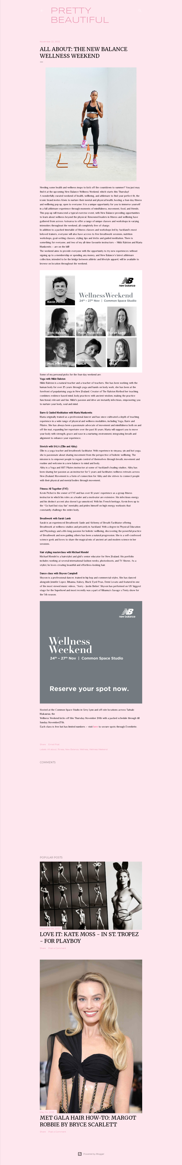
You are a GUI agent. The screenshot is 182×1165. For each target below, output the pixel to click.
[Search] (140, 9)
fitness (61, 749)
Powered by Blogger (93, 1154)
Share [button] (43, 744)
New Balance (72, 749)
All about (52, 749)
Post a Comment (57, 948)
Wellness (84, 749)
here (96, 726)
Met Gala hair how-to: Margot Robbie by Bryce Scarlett (88, 1121)
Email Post (54, 744)
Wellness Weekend (98, 749)
